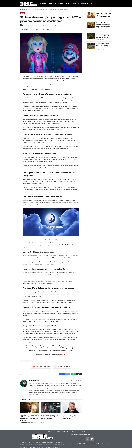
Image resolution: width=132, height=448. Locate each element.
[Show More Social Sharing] (53, 29)
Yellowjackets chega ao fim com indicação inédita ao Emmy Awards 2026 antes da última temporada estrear (104, 25)
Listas (60, 3)
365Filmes (55, 346)
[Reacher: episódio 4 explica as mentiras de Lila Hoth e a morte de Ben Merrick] (91, 36)
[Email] (14, 96)
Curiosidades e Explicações (82, 3)
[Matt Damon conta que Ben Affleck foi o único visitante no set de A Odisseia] (51, 407)
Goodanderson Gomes (48, 420)
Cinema (67, 3)
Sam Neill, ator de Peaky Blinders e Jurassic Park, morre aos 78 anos (71, 416)
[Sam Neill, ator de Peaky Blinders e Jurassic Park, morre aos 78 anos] (72, 407)
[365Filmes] (28, 3)
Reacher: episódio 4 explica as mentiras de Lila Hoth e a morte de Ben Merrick (103, 35)
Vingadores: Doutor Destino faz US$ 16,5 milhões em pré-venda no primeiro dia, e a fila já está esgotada (29, 417)
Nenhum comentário (49, 25)
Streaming (52, 3)
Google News (63, 354)
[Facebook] (14, 80)
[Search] (111, 4)
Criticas (43, 3)
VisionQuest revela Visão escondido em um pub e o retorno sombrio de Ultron (103, 45)
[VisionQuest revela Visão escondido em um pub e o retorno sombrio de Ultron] (91, 46)
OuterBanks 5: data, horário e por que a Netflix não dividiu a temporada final (103, 15)
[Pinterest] (14, 88)
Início (30, 9)
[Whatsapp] (87, 439)
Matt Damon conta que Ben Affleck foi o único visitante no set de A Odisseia (50, 416)
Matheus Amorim (29, 25)
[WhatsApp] (14, 92)
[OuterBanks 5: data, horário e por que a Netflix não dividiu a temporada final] (91, 15)
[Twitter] (14, 84)
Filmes (22, 360)
